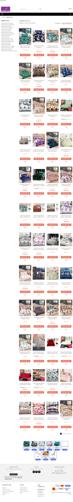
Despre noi (4, 487)
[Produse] (2, 14)
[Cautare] (40, 9)
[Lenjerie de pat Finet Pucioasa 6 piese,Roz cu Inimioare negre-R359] (39, 408)
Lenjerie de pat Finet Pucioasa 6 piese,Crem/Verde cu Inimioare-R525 (66, 150)
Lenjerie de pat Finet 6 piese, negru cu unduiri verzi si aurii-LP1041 (38, 185)
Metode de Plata (23, 487)
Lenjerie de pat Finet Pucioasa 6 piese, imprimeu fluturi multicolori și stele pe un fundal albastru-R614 (66, 283)
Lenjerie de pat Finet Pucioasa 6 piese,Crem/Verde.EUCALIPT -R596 (52, 81)
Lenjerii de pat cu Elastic (6, 29)
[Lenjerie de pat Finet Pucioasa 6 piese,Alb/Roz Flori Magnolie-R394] (39, 239)
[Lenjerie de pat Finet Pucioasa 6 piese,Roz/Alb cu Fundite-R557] (25, 273)
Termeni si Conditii (6, 489)
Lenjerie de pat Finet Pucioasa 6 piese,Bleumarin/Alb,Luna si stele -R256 (25, 185)
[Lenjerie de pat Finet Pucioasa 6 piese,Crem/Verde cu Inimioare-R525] (66, 140)
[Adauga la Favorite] (25, 58)
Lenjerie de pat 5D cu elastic (7, 32)
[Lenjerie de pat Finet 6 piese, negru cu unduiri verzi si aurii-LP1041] (39, 174)
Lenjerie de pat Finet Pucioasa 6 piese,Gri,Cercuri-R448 (25, 248)
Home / (4, 17)
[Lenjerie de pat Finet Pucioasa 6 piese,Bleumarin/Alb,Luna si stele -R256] (25, 174)
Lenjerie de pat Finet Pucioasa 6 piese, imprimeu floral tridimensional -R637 (52, 318)
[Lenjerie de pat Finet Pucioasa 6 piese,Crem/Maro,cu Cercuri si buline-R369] (52, 105)
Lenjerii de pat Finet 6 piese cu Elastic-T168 (52, 352)
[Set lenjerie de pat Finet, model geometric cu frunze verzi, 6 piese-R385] (25, 342)
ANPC (21, 492)
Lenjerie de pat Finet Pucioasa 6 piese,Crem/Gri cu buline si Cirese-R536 (66, 248)
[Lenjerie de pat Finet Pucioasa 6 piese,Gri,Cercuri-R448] (25, 239)
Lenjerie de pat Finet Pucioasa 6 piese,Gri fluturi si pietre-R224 (52, 384)
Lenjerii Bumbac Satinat (6, 35)
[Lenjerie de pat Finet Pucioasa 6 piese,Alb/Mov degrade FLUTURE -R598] (39, 140)
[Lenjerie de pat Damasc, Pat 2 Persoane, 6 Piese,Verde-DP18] (66, 105)
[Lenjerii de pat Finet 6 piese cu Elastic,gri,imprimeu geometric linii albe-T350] (39, 308)
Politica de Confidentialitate (8, 491)
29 (67, 433)
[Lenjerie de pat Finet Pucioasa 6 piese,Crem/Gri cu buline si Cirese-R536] (66, 239)
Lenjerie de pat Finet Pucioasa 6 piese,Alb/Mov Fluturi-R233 (66, 216)
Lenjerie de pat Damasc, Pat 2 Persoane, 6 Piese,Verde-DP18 (66, 115)
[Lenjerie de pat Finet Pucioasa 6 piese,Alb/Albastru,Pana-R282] (25, 105)
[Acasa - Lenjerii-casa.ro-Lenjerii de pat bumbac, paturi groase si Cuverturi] (8, 9)
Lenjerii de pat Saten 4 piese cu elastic (9, 50)
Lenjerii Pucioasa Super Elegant (7, 24)
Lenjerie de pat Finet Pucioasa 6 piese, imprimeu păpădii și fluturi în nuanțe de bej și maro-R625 (66, 318)
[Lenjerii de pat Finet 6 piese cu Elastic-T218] (39, 207)
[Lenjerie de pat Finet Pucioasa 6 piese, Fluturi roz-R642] (52, 174)
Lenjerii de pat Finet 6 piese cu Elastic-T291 (25, 216)
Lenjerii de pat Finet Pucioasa (7, 23)
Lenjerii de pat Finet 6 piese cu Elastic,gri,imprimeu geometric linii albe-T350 (39, 318)
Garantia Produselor (24, 491)
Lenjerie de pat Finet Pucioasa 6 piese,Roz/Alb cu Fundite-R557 (25, 283)
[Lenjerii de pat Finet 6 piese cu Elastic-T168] (52, 342)
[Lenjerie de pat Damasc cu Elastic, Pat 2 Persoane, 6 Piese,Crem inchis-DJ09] (39, 375)
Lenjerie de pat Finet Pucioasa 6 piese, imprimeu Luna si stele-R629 (66, 46)
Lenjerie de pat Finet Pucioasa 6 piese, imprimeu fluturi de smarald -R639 (25, 81)
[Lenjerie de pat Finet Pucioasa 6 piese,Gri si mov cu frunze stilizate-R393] (52, 408)
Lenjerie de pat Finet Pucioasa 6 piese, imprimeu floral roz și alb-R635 (25, 318)
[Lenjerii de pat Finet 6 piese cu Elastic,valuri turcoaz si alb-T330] (25, 36)
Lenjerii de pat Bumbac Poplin (7, 41)
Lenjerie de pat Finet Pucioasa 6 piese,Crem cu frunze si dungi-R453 (25, 418)
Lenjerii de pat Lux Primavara (7, 27)
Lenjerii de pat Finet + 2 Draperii (7, 46)
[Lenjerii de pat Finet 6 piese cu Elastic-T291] (25, 207)
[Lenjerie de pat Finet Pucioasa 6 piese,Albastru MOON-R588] (66, 71)
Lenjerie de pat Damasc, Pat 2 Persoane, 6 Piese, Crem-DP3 (66, 352)
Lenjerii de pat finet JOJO (6, 26)
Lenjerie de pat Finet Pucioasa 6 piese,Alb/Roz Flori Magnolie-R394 (39, 248)
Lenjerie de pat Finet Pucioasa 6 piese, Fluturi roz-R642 (52, 185)
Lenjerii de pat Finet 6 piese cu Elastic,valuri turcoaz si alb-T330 (25, 46)
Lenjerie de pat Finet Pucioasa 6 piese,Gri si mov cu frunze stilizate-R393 (52, 418)
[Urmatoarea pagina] (70, 434)
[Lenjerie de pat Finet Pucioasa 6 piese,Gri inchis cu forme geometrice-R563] (39, 273)
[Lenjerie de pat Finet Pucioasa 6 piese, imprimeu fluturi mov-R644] (66, 174)
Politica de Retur (23, 489)
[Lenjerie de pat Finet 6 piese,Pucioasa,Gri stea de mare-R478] (52, 239)
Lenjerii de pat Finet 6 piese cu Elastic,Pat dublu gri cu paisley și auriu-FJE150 (39, 352)
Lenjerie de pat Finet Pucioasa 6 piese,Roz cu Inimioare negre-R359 (38, 418)
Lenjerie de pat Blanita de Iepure (8, 34)
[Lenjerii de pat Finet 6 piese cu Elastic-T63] (25, 140)
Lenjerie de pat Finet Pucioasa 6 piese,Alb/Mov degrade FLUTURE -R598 (39, 150)
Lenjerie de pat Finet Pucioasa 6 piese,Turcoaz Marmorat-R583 (52, 46)
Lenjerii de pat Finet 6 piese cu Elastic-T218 (39, 216)
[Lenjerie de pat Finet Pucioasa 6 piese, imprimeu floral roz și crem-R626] (39, 105)
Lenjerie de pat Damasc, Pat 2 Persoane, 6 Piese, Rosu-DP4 (25, 384)
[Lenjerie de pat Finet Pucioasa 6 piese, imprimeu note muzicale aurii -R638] (52, 140)
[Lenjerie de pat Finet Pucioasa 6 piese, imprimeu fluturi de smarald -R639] (25, 71)
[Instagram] (39, 472)
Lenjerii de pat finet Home (6, 49)
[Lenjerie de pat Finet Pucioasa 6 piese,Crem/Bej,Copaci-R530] (66, 408)
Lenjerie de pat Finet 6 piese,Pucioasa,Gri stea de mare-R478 (52, 248)
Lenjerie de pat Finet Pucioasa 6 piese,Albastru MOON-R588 (66, 81)
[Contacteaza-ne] (70, 14)
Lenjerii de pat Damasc (6, 44)
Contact (3, 494)
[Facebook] (34, 472)
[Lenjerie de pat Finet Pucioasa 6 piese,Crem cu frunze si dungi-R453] (25, 408)
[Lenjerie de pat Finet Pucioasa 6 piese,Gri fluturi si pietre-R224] (52, 375)
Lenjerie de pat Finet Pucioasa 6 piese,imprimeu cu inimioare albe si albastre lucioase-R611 (39, 46)
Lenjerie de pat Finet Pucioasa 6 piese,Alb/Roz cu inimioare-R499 (66, 384)
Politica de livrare (5, 492)
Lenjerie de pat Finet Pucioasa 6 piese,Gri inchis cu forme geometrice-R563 (39, 283)
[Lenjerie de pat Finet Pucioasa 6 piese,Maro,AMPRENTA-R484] (39, 70)
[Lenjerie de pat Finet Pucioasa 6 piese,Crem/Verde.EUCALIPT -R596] (52, 70)
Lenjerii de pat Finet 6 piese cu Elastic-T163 (52, 216)
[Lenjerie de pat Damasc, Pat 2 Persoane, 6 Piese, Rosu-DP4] (25, 375)
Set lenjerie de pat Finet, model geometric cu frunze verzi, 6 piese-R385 (25, 352)
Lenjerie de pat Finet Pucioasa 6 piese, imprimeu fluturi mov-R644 (66, 185)
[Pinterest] (36, 472)
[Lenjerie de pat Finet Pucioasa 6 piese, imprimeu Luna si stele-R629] (66, 36)
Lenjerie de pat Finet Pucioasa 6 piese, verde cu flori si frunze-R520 (52, 283)
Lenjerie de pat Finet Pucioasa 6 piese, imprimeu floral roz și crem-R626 (39, 115)
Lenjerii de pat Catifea (5, 43)
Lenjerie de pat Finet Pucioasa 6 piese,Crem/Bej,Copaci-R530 (66, 418)
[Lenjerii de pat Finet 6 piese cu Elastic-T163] (52, 207)
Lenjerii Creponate (5, 37)
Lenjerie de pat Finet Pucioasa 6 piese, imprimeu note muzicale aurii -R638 (52, 150)
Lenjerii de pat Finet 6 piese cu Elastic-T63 (25, 150)
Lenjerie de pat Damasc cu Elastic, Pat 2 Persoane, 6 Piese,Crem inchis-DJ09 (38, 384)
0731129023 (60, 471)
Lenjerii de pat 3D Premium (7, 38)
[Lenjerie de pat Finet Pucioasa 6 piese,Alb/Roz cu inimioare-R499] (66, 375)
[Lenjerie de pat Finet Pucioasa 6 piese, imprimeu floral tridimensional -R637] (52, 308)
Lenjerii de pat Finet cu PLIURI (7, 47)
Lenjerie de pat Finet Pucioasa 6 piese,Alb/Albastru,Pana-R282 (25, 115)
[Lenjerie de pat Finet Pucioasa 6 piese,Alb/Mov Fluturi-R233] (66, 207)
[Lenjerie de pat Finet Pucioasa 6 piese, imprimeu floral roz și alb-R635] (25, 308)
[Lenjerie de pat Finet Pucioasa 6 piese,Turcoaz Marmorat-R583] (52, 36)
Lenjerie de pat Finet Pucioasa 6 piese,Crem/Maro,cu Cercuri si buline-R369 (52, 115)
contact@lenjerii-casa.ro (60, 473)
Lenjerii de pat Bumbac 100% (7, 40)
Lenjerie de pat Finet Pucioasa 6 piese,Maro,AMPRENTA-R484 (38, 81)
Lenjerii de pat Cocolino (6, 30)
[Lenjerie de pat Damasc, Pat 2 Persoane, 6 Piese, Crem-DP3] (66, 342)
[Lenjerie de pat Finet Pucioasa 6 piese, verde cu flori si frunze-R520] (52, 273)
